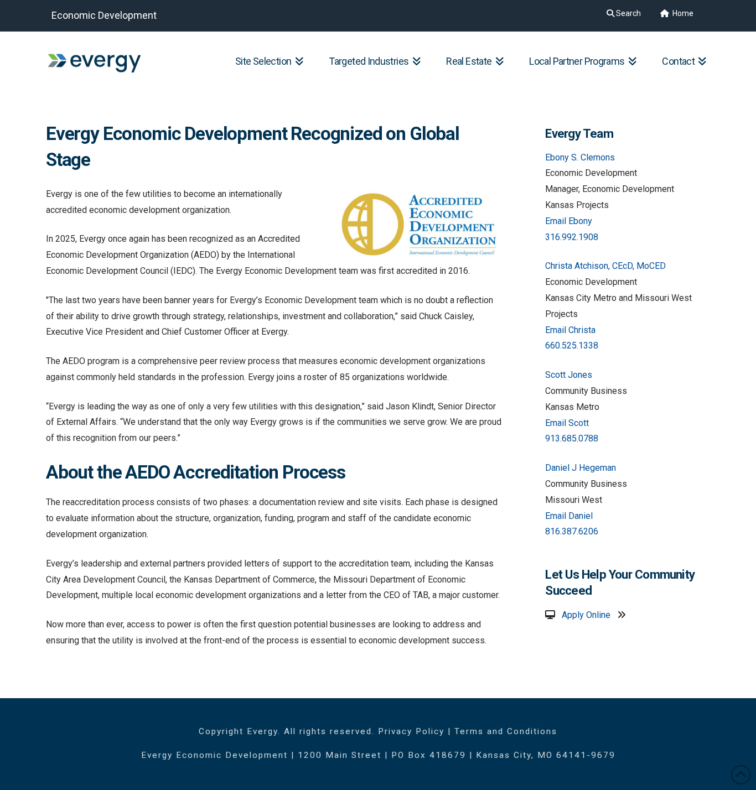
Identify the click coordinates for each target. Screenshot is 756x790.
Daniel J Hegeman (580, 467)
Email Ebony (568, 221)
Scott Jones (568, 375)
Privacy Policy (411, 731)
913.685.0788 (571, 438)
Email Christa (570, 330)
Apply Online (586, 615)
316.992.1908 (571, 237)
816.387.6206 (571, 531)
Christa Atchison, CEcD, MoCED (605, 266)
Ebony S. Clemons (580, 157)
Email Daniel (569, 516)
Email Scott (567, 423)
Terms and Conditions (505, 731)
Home (682, 13)
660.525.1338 (571, 345)
